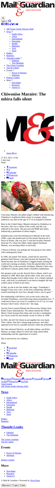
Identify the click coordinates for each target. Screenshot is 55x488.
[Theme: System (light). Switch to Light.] (5, 21)
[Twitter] (13, 24)
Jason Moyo (11, 153)
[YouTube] (17, 24)
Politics (4, 419)
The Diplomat (12, 435)
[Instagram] (4, 24)
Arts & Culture (7, 442)
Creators (8, 384)
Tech (8, 412)
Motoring (10, 409)
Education (10, 405)
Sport (8, 414)
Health (9, 407)
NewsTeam (35, 480)
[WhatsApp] (15, 24)
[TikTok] (11, 24)
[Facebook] (2, 24)
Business (5, 421)
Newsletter (10, 471)
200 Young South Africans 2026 (14, 386)
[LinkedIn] (6, 24)
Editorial (10, 432)
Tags (3, 384)
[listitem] (6, 379)
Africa (9, 400)
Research (10, 473)
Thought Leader (12, 427)
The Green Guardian (10, 439)
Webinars (10, 455)
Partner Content (7, 460)
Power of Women (13, 453)
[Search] (10, 21)
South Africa (11, 398)
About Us (10, 476)
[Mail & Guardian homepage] (27, 9)
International (11, 402)
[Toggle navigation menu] (3, 18)
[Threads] (8, 24)
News (4, 392)
